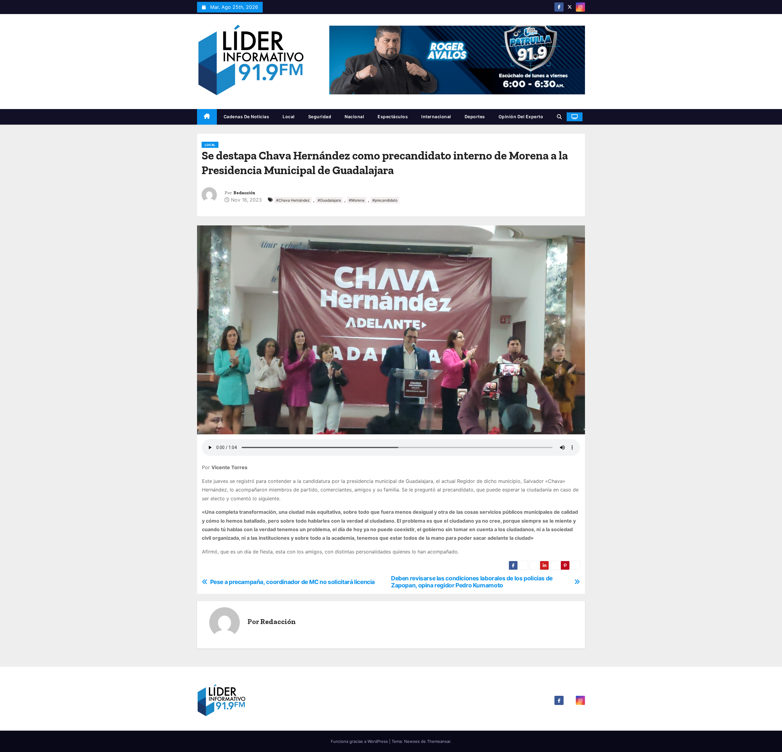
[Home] (207, 117)
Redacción (244, 192)
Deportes (475, 116)
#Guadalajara (329, 200)
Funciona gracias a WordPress (360, 741)
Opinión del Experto (521, 116)
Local (289, 116)
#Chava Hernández (293, 200)
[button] (559, 117)
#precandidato (384, 200)
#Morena (356, 200)
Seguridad (319, 116)
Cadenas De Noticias (246, 116)
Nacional (354, 116)
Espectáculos (393, 116)
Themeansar (438, 741)
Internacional (436, 116)
